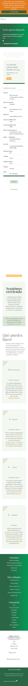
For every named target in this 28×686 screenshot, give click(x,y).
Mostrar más (14, 595)
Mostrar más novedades (14, 275)
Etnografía (14, 610)
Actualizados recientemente (14, 565)
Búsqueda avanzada (11, 43)
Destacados (14, 568)
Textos (14, 627)
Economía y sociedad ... (14, 262)
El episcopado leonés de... (14, 198)
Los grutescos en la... (14, 214)
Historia (14, 615)
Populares (14, 570)
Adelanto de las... (15, 580)
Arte (14, 605)
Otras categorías (14, 625)
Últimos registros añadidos (14, 563)
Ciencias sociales (14, 607)
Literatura (14, 622)
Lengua (14, 620)
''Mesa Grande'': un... (14, 586)
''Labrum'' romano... (14, 589)
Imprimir (14, 181)
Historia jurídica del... (14, 230)
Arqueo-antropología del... (15, 592)
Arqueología (14, 617)
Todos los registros (14, 560)
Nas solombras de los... (14, 246)
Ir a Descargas (14, 11)
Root (16, 201)
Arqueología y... (14, 583)
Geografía (14, 612)
